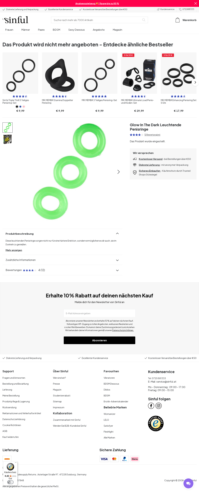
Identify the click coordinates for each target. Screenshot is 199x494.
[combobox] (96, 20)
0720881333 (188, 9)
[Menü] (16, 463)
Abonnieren (99, 340)
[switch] (10, 482)
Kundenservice (167, 9)
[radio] (14, 96)
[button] (195, 3)
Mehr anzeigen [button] (14, 250)
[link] (17, 106)
